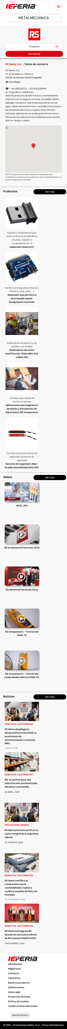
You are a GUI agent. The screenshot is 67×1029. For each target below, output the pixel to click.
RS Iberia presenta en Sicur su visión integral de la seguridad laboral (21, 834)
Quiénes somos (16, 987)
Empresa (34, 46)
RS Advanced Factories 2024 (22, 589)
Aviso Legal (14, 992)
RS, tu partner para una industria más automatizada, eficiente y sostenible (21, 783)
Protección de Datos (19, 996)
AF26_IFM (21, 505)
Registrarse (14, 968)
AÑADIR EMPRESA (20, 1015)
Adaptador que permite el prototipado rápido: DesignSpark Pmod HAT (21, 299)
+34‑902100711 (18, 88)
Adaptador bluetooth (22, 247)
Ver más (50, 191)
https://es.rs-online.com (21, 92)
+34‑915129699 (37, 88)
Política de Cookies (18, 1001)
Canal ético (14, 978)
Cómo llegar (14, 82)
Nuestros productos (19, 982)
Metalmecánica (33, 18)
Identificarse (15, 964)
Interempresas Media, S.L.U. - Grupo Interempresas (38, 1025)
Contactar (34, 53)
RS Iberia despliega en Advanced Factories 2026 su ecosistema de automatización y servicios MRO (20, 736)
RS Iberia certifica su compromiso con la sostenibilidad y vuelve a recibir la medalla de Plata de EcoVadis (21, 887)
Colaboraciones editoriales (22, 1006)
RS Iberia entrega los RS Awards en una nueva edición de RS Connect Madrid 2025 (21, 935)
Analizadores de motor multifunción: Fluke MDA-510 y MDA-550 (21, 354)
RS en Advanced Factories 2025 (22, 547)
